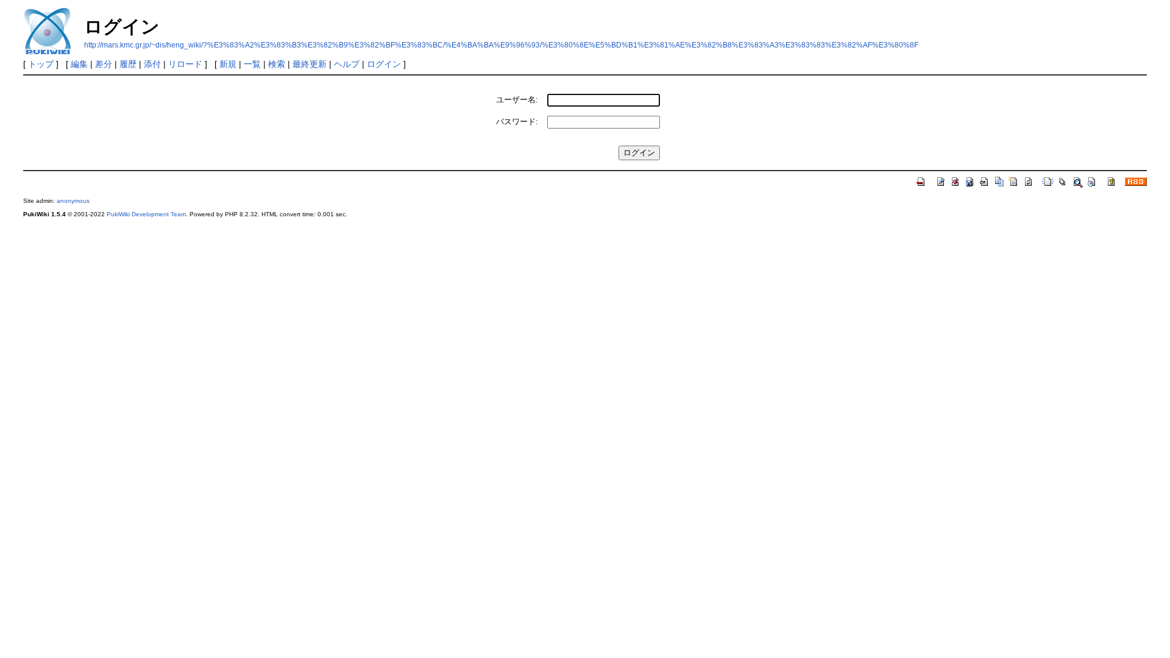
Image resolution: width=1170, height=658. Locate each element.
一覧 (252, 64)
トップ (41, 64)
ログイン (384, 64)
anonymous (73, 200)
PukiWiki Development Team (146, 214)
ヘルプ (347, 64)
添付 (152, 64)
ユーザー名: (517, 99)
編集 (79, 64)
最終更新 (309, 64)
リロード (185, 64)
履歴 (127, 64)
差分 (103, 64)
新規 (227, 64)
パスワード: (517, 121)
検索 (276, 64)
